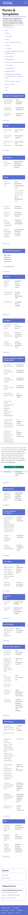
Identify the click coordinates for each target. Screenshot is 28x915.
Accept (14, 467)
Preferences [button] (12, 462)
